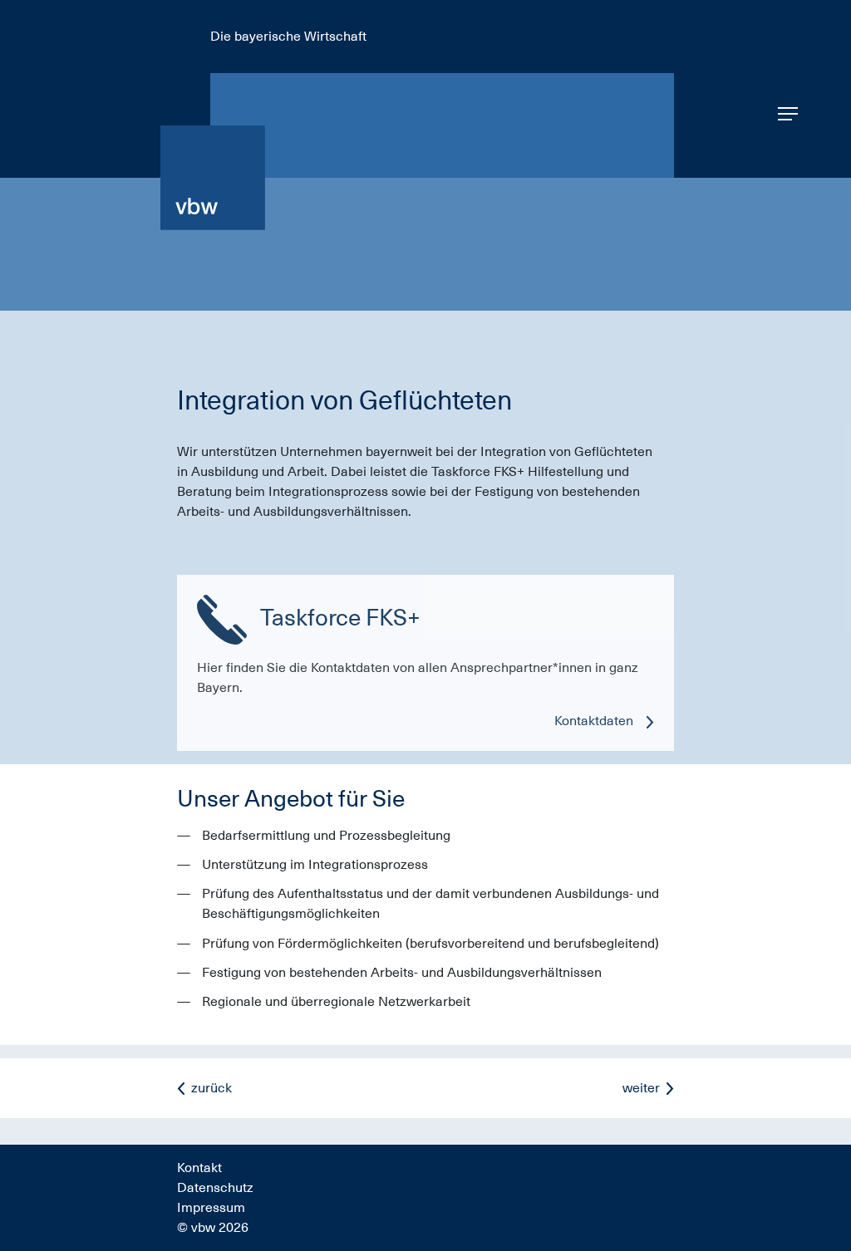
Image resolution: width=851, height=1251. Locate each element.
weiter (641, 1088)
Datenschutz (215, 1188)
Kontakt (199, 1168)
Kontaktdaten (593, 721)
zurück (211, 1088)
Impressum (211, 1207)
